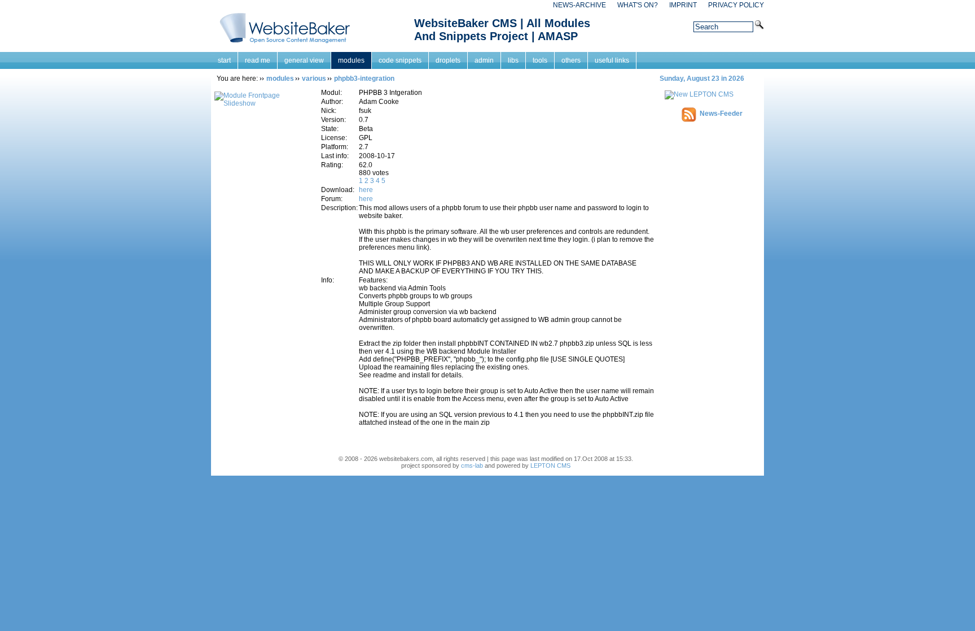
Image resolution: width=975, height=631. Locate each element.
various (314, 78)
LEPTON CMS (550, 465)
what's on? (637, 5)
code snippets (400, 60)
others (571, 60)
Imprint (683, 5)
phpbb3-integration (364, 78)
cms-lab (472, 465)
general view (304, 60)
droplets (448, 60)
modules (351, 60)
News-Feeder (721, 114)
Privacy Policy (736, 5)
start (224, 60)
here (366, 190)
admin (484, 60)
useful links (612, 60)
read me (257, 60)
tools (540, 60)
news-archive (579, 5)
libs (513, 60)
